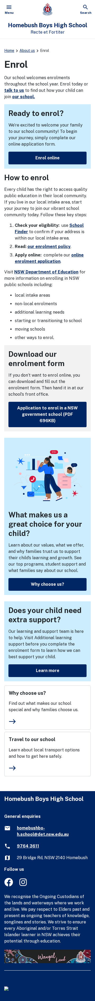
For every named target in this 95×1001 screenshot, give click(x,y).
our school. (23, 96)
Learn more (47, 670)
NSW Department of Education (46, 271)
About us (27, 50)
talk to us (14, 90)
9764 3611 (28, 846)
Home (9, 50)
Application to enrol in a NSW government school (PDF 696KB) (47, 414)
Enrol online (47, 157)
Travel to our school (32, 739)
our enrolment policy (48, 246)
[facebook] (8, 884)
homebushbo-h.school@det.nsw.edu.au (43, 831)
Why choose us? (47, 584)
